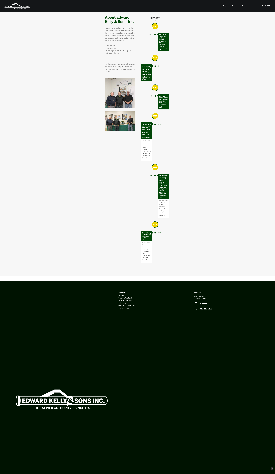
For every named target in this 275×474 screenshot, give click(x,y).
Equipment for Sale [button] (238, 6)
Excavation (121, 295)
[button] (195, 304)
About (219, 6)
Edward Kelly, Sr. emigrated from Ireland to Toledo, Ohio (146, 236)
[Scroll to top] (272, 468)
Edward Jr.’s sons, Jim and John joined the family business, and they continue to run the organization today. (146, 72)
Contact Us (252, 6)
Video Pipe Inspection (125, 301)
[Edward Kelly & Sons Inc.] (17, 6)
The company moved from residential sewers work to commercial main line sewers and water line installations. (146, 130)
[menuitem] (219, 6)
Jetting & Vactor (123, 303)
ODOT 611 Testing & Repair (127, 306)
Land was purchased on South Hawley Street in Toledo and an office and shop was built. (163, 101)
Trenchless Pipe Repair (125, 298)
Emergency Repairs (124, 308)
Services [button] (225, 6)
